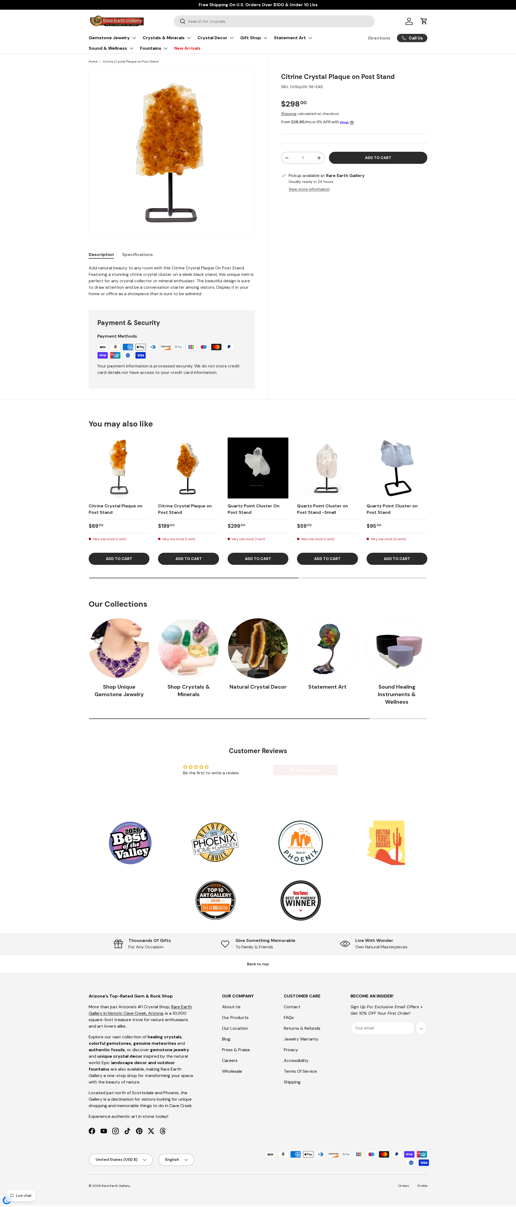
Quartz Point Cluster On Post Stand (254, 509)
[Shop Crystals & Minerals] (188, 648)
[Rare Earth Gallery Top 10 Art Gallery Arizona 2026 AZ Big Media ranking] (215, 901)
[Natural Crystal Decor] (258, 648)
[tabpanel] (172, 281)
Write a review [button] (305, 770)
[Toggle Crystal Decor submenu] (231, 38)
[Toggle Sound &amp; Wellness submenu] (131, 48)
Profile (422, 1186)
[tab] (101, 254)
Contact (292, 1007)
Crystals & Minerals (164, 38)
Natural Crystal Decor (258, 686)
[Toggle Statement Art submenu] (310, 38)
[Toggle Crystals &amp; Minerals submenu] (189, 38)
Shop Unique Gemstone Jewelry (119, 690)
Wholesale (232, 1071)
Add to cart (378, 158)
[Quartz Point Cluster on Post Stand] (397, 468)
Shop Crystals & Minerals (188, 690)
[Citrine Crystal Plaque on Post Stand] (119, 468)
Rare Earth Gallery (116, 1186)
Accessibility (296, 1060)
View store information (309, 189)
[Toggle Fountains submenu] (165, 48)
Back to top (258, 964)
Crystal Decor (212, 38)
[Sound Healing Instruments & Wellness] (397, 648)
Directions (379, 38)
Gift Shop (250, 38)
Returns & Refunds (302, 1028)
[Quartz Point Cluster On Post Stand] (258, 468)
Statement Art (290, 38)
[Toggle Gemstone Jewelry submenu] (134, 38)
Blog (226, 1039)
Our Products (235, 1017)
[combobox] (274, 21)
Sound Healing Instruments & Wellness (397, 694)
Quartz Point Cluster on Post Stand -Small (322, 509)
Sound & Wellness (108, 48)
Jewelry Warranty (301, 1039)
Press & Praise (236, 1050)
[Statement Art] (327, 648)
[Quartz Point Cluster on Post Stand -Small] (327, 468)
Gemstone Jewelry (109, 38)
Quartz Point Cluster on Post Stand (392, 509)
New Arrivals (187, 48)
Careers (230, 1060)
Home (93, 61)
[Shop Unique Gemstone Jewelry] (119, 648)
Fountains (150, 48)
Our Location (235, 1028)
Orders (403, 1186)
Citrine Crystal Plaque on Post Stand (131, 61)
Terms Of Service (300, 1071)
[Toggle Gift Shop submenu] (265, 38)
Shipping (288, 113)
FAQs (289, 1017)
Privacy (291, 1050)
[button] (424, 21)
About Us (231, 1007)
